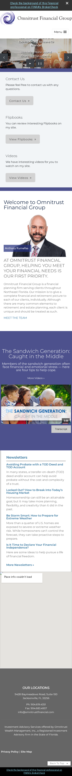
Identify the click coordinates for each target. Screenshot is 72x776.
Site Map (26, 751)
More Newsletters (20, 565)
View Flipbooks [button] (21, 139)
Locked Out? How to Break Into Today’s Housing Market (34, 491)
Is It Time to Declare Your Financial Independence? (31, 546)
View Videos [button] (18, 178)
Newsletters (16, 457)
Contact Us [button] (17, 101)
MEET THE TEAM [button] (15, 317)
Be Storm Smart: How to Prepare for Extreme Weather (32, 517)
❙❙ (40, 63)
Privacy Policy (10, 751)
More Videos (36, 378)
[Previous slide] (4, 57)
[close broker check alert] (67, 3)
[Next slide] (68, 57)
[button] (60, 32)
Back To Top (57, 763)
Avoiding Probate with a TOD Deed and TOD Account (34, 466)
